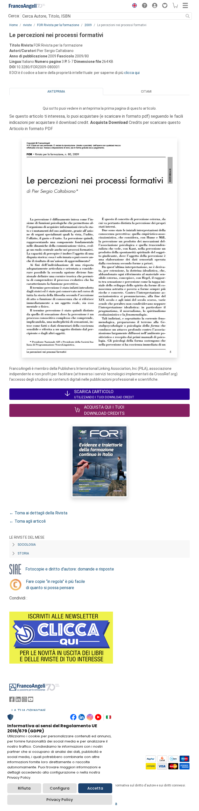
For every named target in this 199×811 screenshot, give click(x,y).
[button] (133, 6)
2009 (88, 25)
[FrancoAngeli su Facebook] (12, 700)
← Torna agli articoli (27, 521)
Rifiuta (24, 788)
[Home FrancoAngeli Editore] (27, 6)
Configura (59, 788)
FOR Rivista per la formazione (58, 25)
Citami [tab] (146, 91)
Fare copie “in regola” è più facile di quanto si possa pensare (55, 584)
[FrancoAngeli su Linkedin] (18, 700)
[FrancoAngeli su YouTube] (30, 700)
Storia (23, 553)
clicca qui (132, 73)
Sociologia (27, 544)
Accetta (95, 788)
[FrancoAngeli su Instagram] (24, 700)
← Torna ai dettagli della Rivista (38, 512)
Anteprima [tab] (56, 91)
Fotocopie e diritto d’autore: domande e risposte (69, 569)
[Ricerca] (187, 16)
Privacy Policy (59, 799)
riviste (27, 25)
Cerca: (14, 15)
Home (13, 25)
